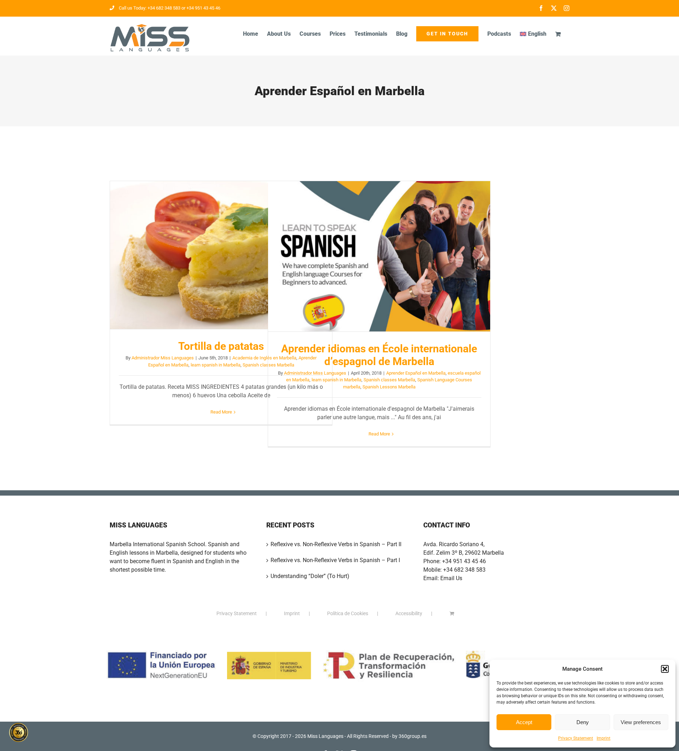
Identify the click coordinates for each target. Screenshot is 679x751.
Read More (221, 412)
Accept (524, 722)
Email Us (451, 578)
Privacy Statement (575, 738)
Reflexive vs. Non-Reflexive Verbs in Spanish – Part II (336, 544)
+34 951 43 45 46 (464, 561)
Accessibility (408, 613)
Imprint (603, 738)
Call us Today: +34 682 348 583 (149, 8)
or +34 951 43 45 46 (200, 8)
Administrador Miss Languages (163, 357)
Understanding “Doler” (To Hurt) (310, 576)
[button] (664, 668)
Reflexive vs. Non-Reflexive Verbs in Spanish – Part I (335, 560)
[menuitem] (533, 34)
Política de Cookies (347, 613)
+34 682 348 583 (464, 569)
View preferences (641, 722)
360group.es (412, 736)
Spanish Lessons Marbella (389, 386)
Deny (582, 722)
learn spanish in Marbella (215, 365)
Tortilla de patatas (221, 255)
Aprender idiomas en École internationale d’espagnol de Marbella (379, 256)
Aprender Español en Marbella (416, 373)
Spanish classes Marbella (389, 379)
